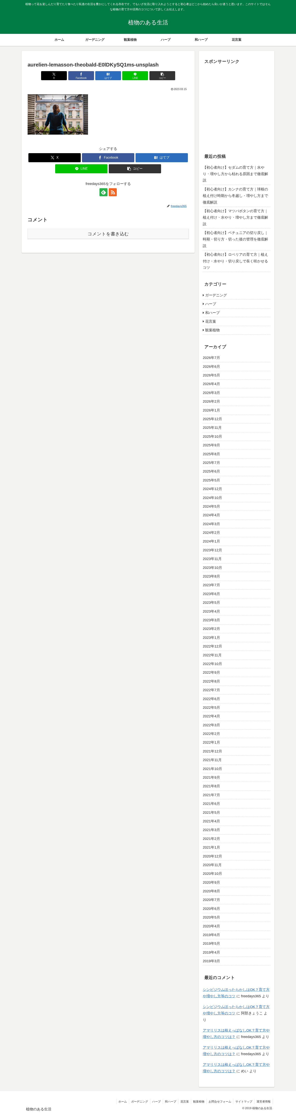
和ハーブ (170, 1101)
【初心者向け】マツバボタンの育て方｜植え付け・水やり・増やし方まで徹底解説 (235, 217)
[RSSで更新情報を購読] (113, 192)
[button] (162, 75)
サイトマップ (243, 1101)
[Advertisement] (236, 109)
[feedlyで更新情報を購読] (103, 192)
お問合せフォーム (220, 1101)
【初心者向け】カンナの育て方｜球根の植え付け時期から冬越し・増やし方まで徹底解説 (235, 195)
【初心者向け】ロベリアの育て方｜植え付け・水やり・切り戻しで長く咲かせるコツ (235, 261)
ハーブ (156, 1101)
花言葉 (184, 1101)
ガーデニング (139, 1101)
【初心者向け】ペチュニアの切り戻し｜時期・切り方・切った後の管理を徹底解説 (235, 239)
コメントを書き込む (108, 233)
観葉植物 (198, 1101)
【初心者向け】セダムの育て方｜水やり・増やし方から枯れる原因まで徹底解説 (235, 174)
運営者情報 (264, 1101)
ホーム (122, 1101)
